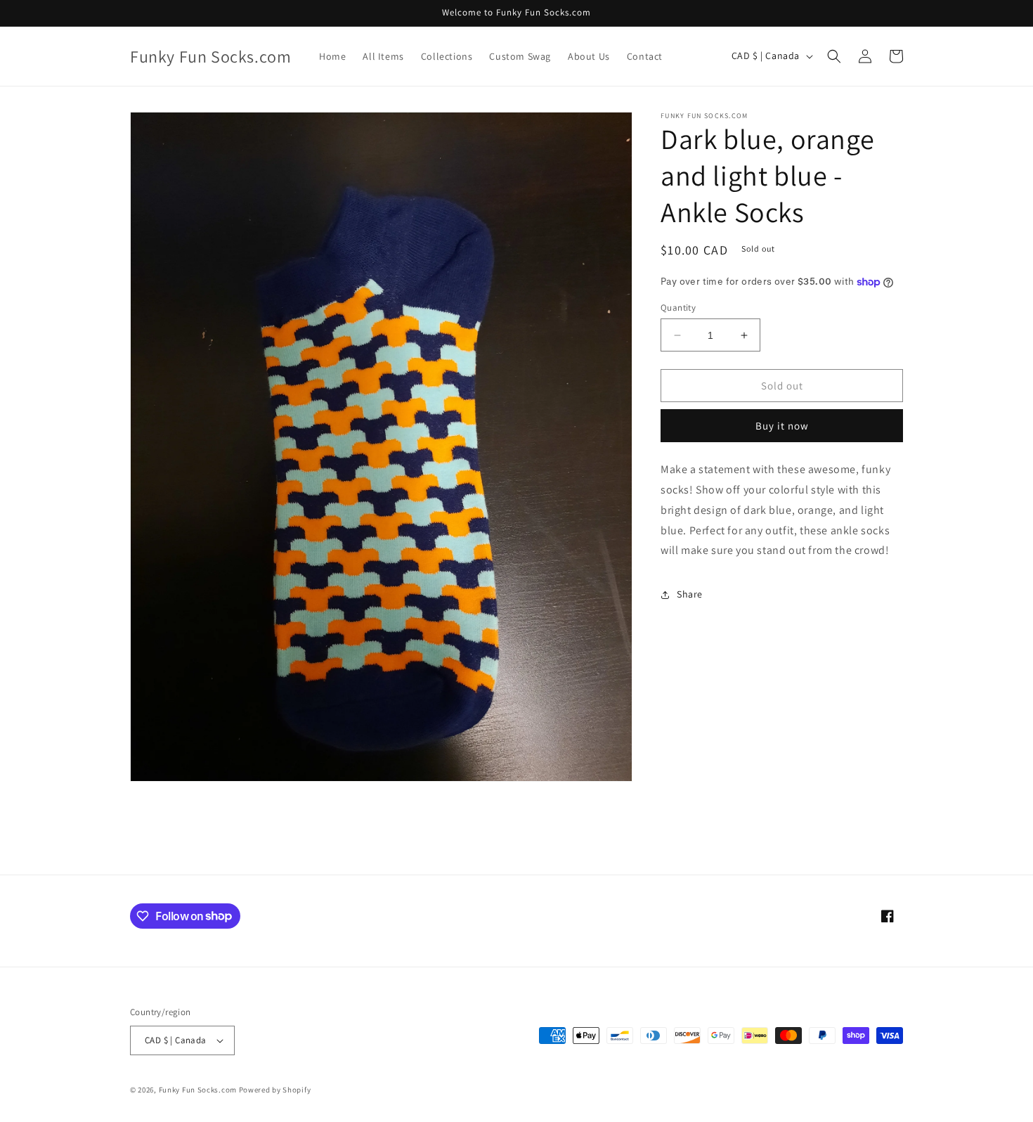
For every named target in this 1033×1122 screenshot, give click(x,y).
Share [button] (690, 594)
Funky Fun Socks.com (198, 1090)
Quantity (678, 308)
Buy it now (782, 426)
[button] (834, 56)
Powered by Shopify (275, 1090)
